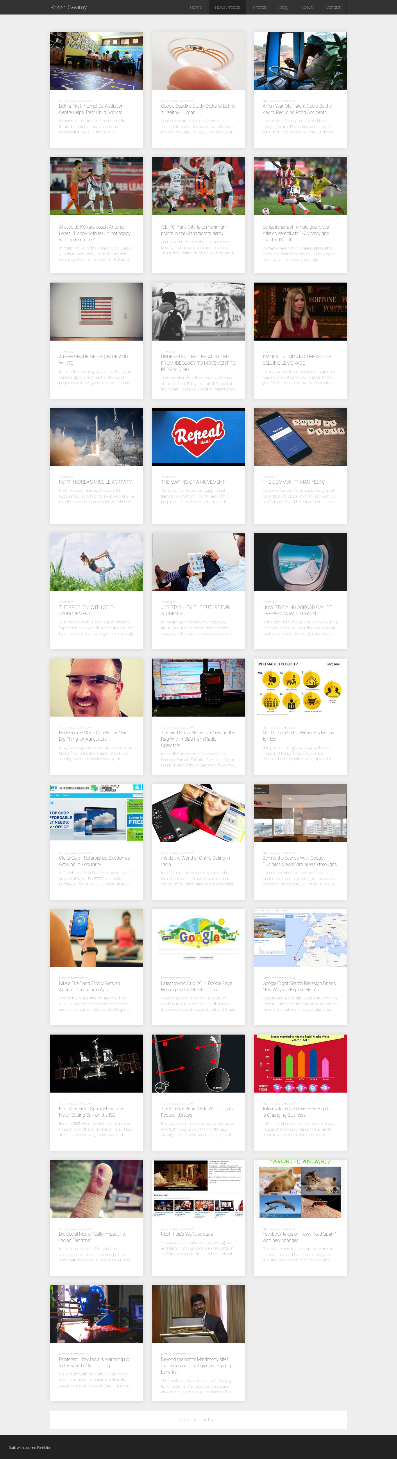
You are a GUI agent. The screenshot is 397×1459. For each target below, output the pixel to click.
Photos (259, 7)
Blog (283, 7)
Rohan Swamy (68, 7)
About (307, 7)
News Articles (227, 7)
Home (196, 7)
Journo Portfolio (37, 1448)
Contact (333, 7)
